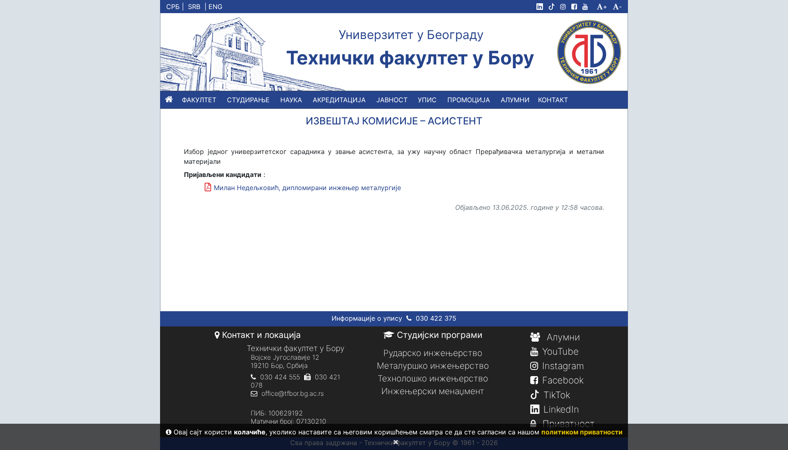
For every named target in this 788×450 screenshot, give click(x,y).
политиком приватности (582, 432)
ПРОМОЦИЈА (468, 100)
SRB (194, 6)
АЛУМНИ (515, 100)
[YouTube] (588, 6)
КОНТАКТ (553, 100)
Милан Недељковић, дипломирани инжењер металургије (307, 188)
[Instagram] (564, 6)
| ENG (213, 6)
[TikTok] (553, 6)
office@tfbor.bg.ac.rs (292, 393)
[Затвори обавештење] (394, 442)
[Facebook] (575, 6)
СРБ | (175, 6)
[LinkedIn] (541, 6)
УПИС (427, 100)
